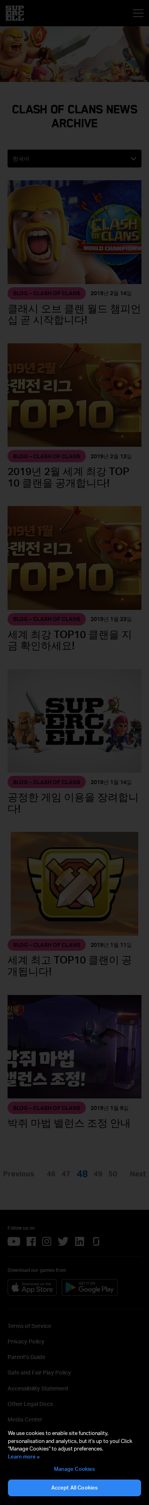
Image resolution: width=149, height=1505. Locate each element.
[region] (74, 1463)
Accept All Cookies (74, 1487)
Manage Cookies (74, 1469)
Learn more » (24, 1456)
